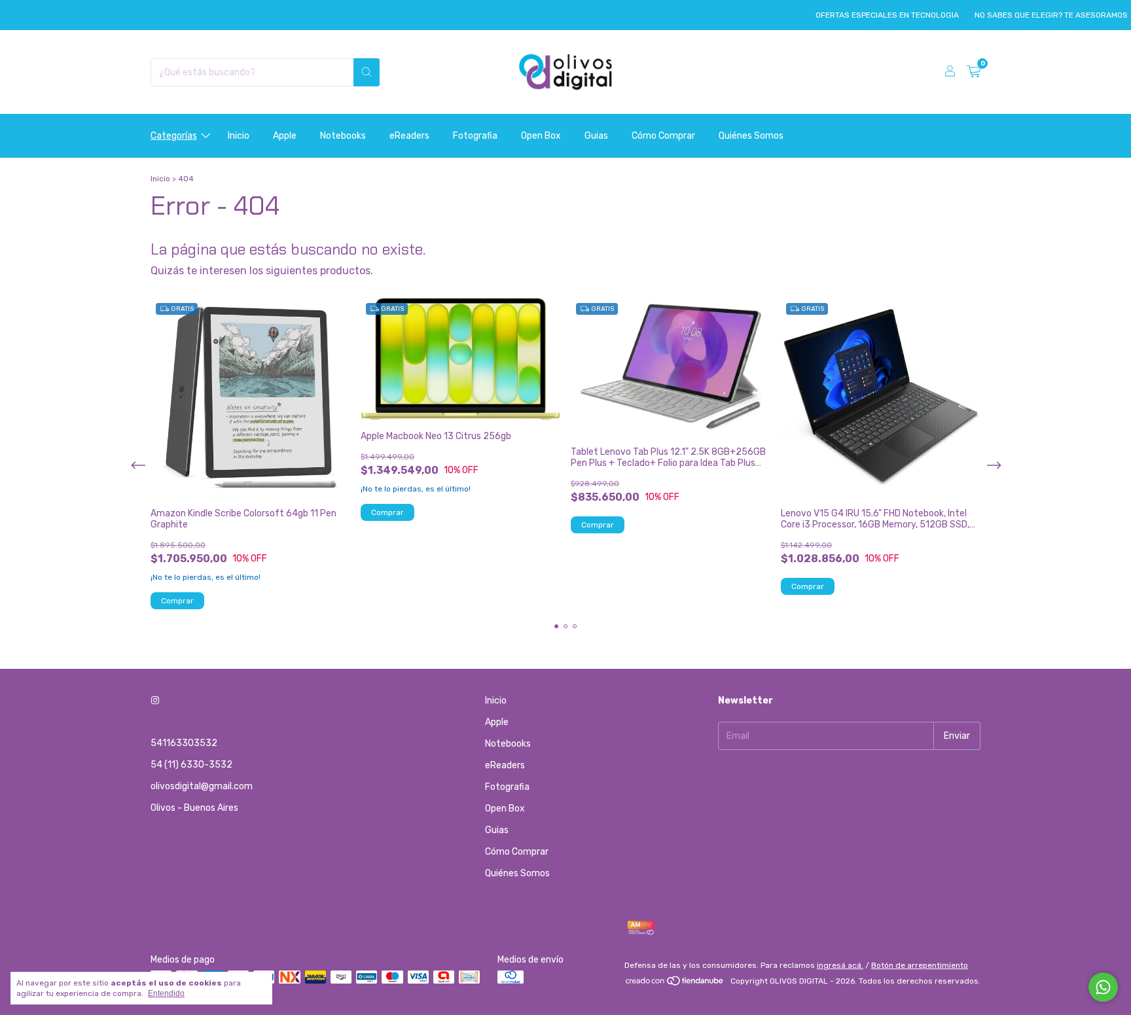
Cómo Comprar (663, 135)
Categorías (174, 135)
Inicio (238, 135)
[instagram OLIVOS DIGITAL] (155, 700)
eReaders (409, 135)
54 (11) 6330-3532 (191, 764)
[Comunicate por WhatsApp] (1103, 987)
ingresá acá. (840, 965)
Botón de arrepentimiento (919, 965)
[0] (973, 72)
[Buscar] (366, 72)
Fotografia (475, 135)
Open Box (541, 135)
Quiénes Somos (751, 135)
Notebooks (343, 135)
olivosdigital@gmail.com (202, 786)
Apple (284, 135)
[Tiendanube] (675, 984)
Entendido (166, 993)
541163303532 (184, 743)
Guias (596, 135)
